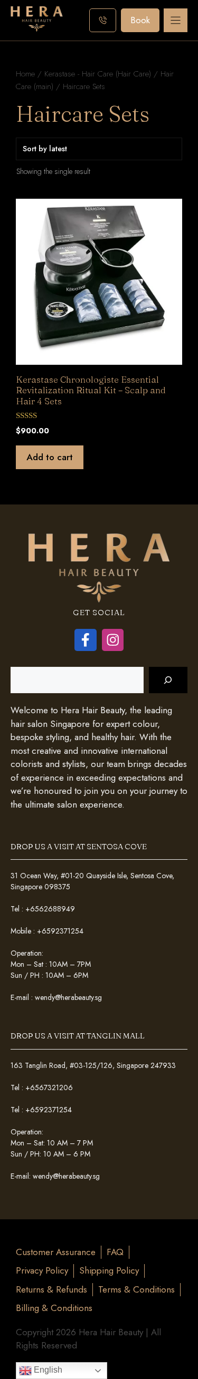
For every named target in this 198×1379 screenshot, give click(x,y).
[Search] (168, 680)
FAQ (115, 1252)
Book (140, 20)
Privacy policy (42, 1270)
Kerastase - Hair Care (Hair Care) (97, 73)
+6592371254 (60, 931)
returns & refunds (51, 1289)
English (47, 1369)
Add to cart (49, 457)
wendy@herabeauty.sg (68, 997)
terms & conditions (136, 1289)
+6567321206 (49, 1087)
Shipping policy (109, 1270)
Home (25, 73)
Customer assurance (56, 1252)
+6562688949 (50, 909)
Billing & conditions (54, 1308)
